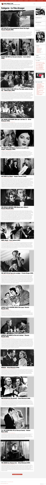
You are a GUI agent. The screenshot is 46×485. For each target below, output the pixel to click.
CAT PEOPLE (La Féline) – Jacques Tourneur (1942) (13, 176)
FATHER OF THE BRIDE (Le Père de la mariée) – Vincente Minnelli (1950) (15, 336)
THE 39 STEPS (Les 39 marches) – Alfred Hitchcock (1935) (15, 398)
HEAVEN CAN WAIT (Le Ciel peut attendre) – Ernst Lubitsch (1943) (16, 57)
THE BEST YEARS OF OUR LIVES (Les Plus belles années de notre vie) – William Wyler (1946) (17, 89)
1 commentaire (9, 59)
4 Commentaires (10, 399)
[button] (37, 33)
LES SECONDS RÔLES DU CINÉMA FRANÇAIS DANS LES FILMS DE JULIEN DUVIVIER (40, 87)
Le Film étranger (38, 49)
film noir (41, 64)
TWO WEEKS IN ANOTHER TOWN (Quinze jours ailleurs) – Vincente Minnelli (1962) (15, 207)
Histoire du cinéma (39, 48)
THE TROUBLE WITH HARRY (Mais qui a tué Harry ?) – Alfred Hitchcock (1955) (16, 120)
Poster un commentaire (9, 241)
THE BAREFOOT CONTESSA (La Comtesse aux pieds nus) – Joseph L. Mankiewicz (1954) (15, 148)
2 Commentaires (9, 91)
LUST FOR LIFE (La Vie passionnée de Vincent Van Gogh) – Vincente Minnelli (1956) (15, 29)
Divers (37, 47)
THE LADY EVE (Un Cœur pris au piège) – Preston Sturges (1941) (17, 273)
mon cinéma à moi (8, 3)
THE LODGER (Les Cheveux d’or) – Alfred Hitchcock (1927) (15, 463)
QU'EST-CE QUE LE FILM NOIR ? (40, 90)
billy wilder (42, 62)
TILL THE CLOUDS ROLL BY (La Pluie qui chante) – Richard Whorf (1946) (15, 431)
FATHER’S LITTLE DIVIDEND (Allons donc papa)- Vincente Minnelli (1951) (15, 308)
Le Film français (38, 50)
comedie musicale (40, 63)
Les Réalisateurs (38, 52)
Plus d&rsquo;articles (17, 474)
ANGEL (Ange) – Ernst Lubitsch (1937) (10, 240)
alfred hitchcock (38, 62)
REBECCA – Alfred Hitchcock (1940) (10, 367)
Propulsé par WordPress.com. (4, 483)
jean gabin (41, 67)
